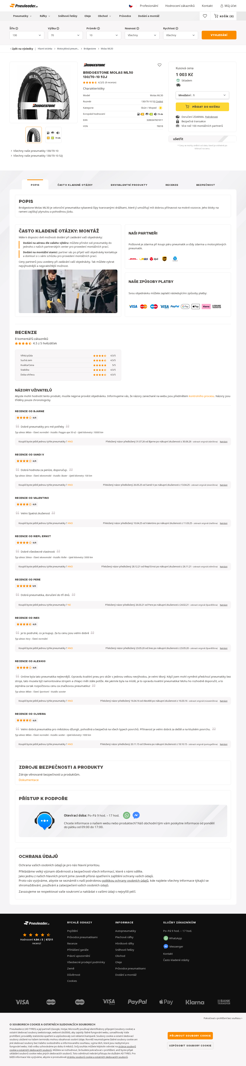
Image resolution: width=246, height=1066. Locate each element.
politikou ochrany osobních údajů (125, 880)
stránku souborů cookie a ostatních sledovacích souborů (97, 1057)
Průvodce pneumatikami (82, 937)
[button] (205, 441)
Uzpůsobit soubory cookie (190, 1045)
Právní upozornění (78, 956)
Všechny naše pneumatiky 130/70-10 (35, 150)
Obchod (103, 16)
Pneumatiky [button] (21, 16)
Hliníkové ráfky (124, 943)
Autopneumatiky (125, 931)
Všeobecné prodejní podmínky (86, 962)
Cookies (72, 981)
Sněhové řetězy (67, 16)
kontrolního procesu (201, 396)
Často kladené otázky (75, 184)
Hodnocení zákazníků (180, 6)
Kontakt (207, 6)
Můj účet (230, 6)
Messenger (176, 946)
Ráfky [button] (44, 16)
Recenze (172, 184)
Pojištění (72, 931)
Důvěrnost (73, 974)
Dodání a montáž (148, 16)
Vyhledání (219, 35)
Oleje (87, 16)
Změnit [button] (159, 101)
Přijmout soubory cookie (190, 1035)
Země (70, 968)
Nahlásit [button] (223, 441)
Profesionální (149, 6)
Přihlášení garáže (77, 949)
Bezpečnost (205, 184)
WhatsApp (175, 938)
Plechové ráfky (124, 937)
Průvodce (125, 16)
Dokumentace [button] (29, 780)
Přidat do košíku (206, 106)
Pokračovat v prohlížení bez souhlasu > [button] (223, 1018)
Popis (35, 184)
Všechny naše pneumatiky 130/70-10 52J (38, 155)
